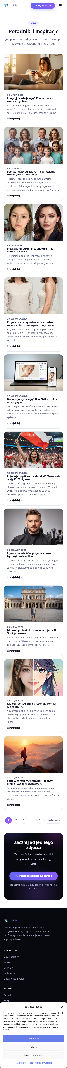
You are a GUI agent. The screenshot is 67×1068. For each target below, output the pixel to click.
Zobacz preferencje (33, 1055)
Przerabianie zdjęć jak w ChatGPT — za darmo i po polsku (30, 250)
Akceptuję (34, 1038)
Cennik (7, 995)
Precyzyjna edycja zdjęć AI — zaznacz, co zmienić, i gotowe (31, 99)
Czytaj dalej (13, 118)
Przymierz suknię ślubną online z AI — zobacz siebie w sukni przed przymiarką (30, 323)
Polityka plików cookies (23, 1063)
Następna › (53, 820)
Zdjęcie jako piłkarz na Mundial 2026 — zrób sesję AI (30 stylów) (33, 477)
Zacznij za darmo (43, 5)
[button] (62, 1006)
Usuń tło (8, 967)
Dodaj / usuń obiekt (14, 978)
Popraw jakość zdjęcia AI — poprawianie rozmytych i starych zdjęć (31, 173)
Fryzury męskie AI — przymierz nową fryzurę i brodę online (29, 554)
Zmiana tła (10, 973)
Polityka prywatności (43, 1063)
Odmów (33, 1047)
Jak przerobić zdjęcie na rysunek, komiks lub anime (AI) (31, 705)
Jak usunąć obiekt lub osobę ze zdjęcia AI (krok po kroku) (31, 631)
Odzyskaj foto (11, 956)
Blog (6, 1000)
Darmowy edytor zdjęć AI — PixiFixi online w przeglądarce (32, 400)
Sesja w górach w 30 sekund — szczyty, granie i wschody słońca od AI (30, 782)
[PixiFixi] (11, 5)
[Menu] (60, 5)
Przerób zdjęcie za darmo (35, 876)
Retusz (7, 962)
